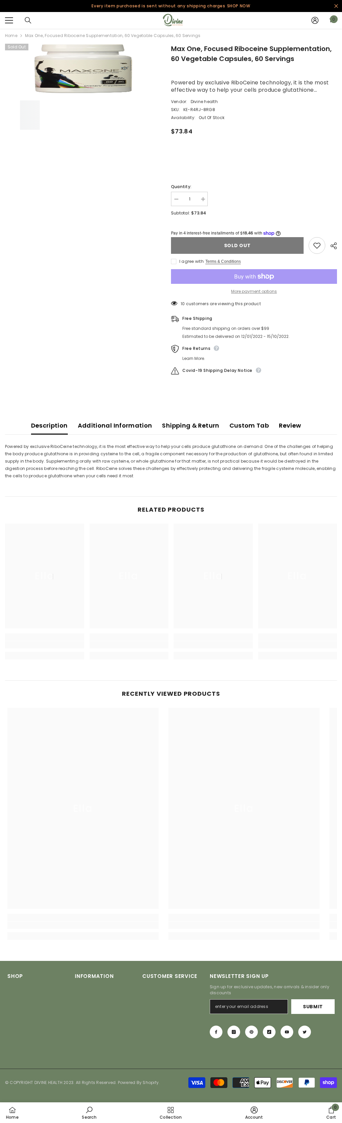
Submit (313, 1006)
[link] (44, 644)
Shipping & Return (190, 425)
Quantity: (181, 186)
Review (290, 425)
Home (11, 35)
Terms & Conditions (223, 261)
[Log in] (315, 20)
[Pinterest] (251, 1032)
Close (336, 6)
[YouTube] (287, 1032)
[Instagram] (233, 1032)
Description (49, 425)
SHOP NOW (238, 6)
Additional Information (115, 425)
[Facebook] (216, 1032)
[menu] (9, 20)
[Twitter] (304, 1032)
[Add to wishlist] (317, 245)
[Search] (28, 20)
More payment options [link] (254, 291)
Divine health (204, 101)
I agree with (191, 261)
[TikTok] (269, 1032)
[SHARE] (331, 246)
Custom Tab (249, 425)
